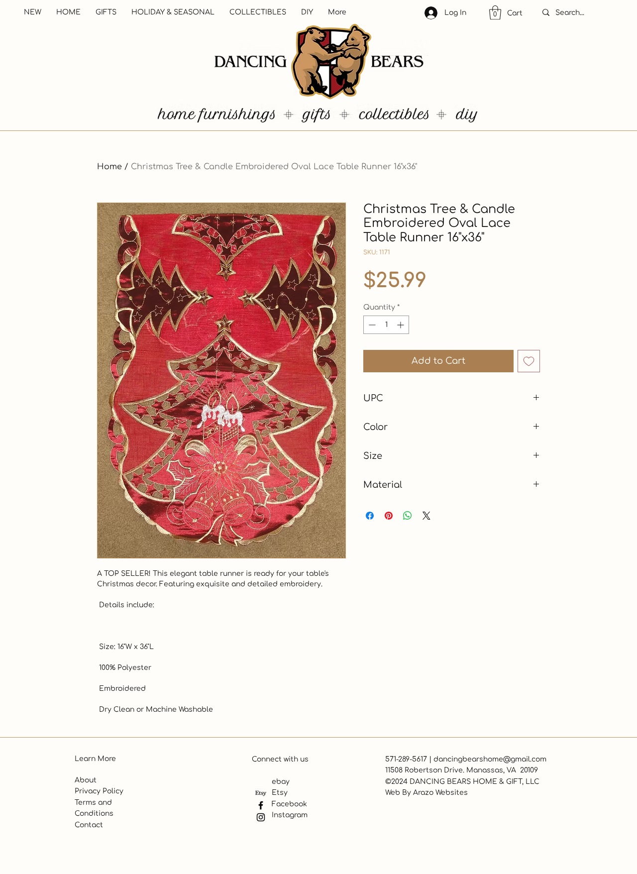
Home (109, 166)
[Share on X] (426, 516)
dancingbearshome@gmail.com (489, 759)
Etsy (280, 792)
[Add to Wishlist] (529, 361)
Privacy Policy (99, 791)
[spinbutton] (386, 324)
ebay (281, 781)
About (86, 780)
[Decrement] (371, 324)
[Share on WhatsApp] (408, 516)
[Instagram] (260, 817)
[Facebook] (260, 805)
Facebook (289, 804)
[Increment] (401, 324)
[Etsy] (260, 793)
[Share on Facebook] (370, 516)
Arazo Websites (440, 792)
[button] (495, 12)
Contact (89, 825)
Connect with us (280, 759)
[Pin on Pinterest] (389, 516)
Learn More (95, 759)
